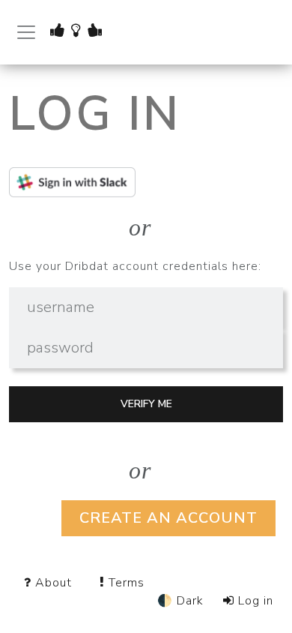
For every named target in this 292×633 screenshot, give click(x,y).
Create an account (168, 518)
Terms (125, 582)
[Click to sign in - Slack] (146, 182)
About (53, 582)
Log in (253, 600)
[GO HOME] (81, 30)
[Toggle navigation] (26, 32)
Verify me (146, 404)
